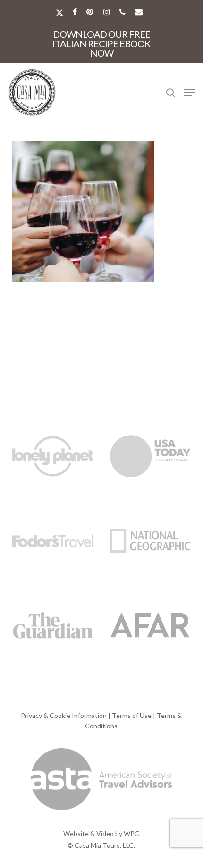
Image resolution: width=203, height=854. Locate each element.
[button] (189, 92)
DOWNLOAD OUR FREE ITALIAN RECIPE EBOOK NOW (101, 43)
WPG (132, 833)
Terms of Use (132, 715)
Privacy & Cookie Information (64, 715)
